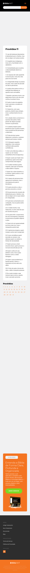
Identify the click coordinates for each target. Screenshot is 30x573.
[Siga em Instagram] (4, 551)
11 (4, 289)
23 (13, 292)
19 (24, 289)
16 (17, 289)
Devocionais (6, 531)
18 (22, 289)
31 (13, 295)
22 (10, 292)
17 (19, 289)
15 (14, 289)
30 (10, 295)
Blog (4, 534)
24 (16, 292)
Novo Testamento (7, 528)
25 (19, 292)
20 (4, 292)
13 (9, 289)
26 (21, 292)
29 (7, 295)
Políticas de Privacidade (9, 544)
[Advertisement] (15, 26)
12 (6, 289)
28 (4, 295)
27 (24, 292)
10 (24, 287)
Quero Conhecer (14, 491)
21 (7, 292)
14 (11, 289)
